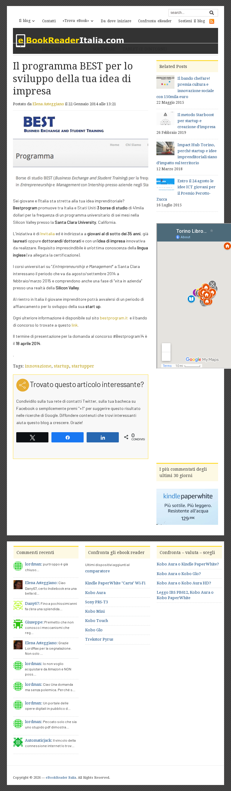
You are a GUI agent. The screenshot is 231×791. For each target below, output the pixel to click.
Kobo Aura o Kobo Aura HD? (184, 583)
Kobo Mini (95, 611)
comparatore (97, 571)
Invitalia (47, 233)
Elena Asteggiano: (41, 582)
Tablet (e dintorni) (144, 49)
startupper (83, 366)
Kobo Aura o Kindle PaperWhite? (188, 564)
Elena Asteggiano (48, 104)
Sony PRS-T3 (96, 602)
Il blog (24, 21)
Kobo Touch (96, 620)
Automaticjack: (38, 740)
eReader (51, 49)
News (79, 49)
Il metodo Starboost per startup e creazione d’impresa (196, 120)
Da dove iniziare (116, 21)
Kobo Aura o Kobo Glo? (179, 573)
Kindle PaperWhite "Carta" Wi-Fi (115, 583)
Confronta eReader (154, 21)
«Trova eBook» (76, 21)
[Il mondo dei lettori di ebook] (70, 41)
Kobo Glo (94, 630)
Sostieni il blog (191, 21)
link (75, 325)
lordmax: (33, 564)
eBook (23, 49)
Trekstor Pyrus (99, 639)
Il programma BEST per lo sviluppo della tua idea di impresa (73, 78)
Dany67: (32, 603)
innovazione (38, 366)
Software (104, 49)
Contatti (49, 21)
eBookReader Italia (61, 778)
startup (61, 366)
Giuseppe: (34, 622)
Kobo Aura (95, 592)
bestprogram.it (114, 317)
